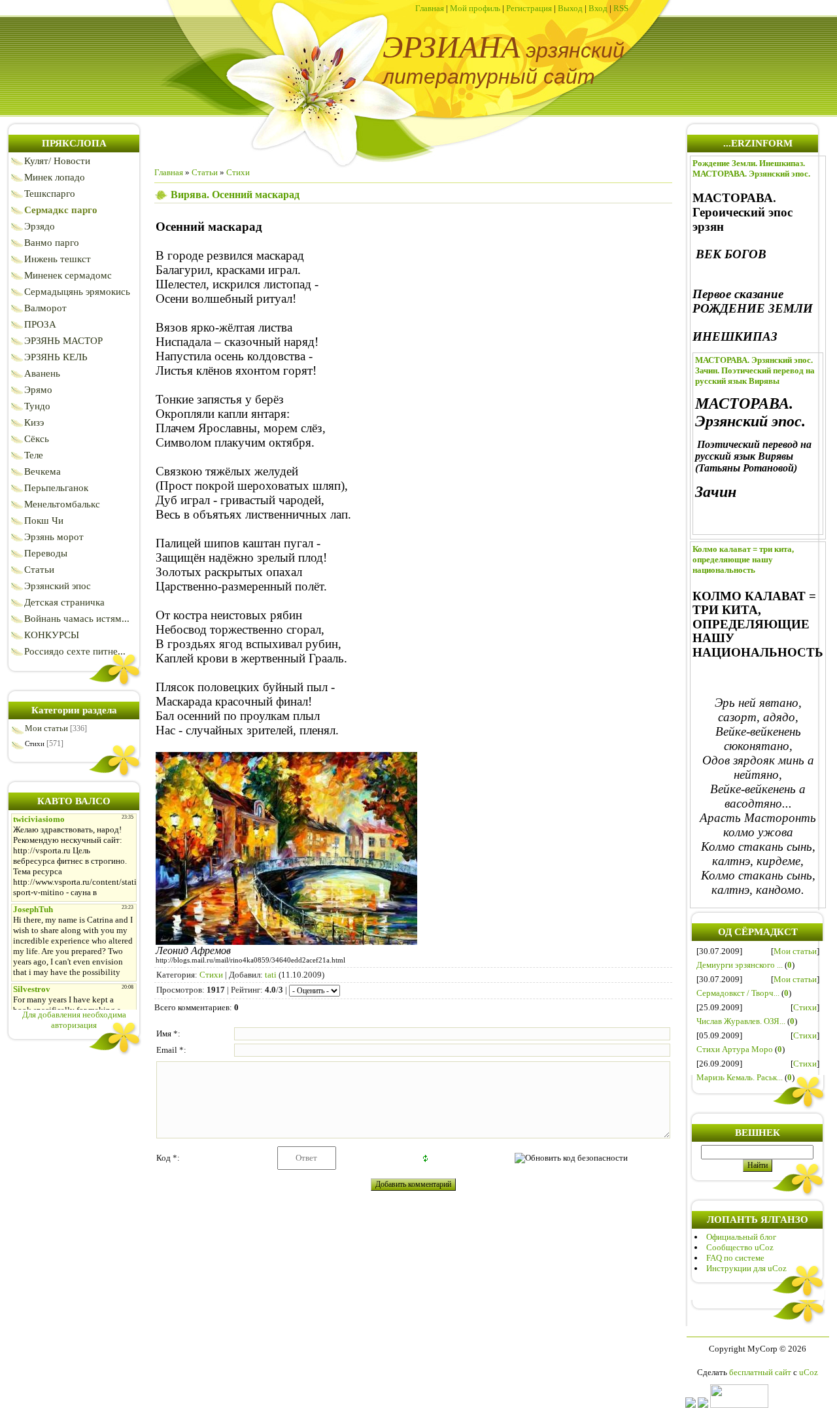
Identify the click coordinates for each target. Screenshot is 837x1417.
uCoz (808, 1372)
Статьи (205, 172)
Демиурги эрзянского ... (739, 965)
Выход (570, 8)
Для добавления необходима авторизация (74, 1020)
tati (271, 975)
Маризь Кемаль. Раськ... (739, 1077)
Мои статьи (46, 728)
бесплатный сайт (760, 1372)
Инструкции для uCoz (746, 1268)
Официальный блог (741, 1237)
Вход (598, 8)
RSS (620, 8)
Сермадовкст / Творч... (737, 993)
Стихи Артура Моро (734, 1049)
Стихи (34, 743)
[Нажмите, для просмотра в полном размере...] (286, 941)
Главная (429, 8)
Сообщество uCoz (740, 1247)
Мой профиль (475, 8)
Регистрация (529, 8)
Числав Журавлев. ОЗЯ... (740, 1021)
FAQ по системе (735, 1258)
